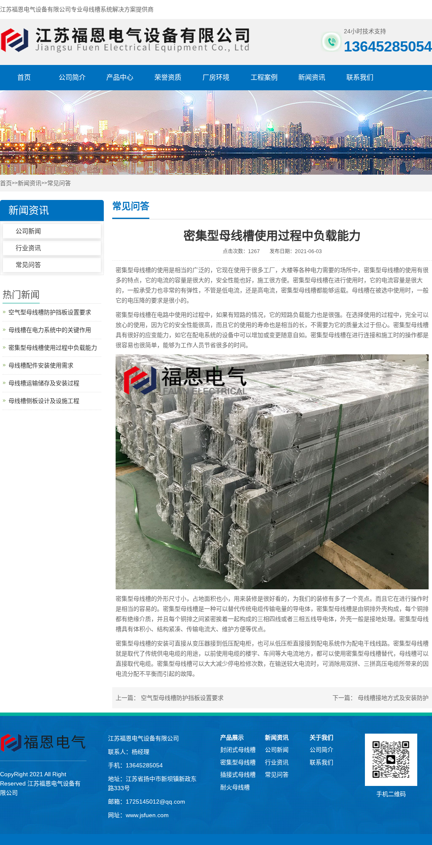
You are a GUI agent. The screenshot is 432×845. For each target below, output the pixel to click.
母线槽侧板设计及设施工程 (43, 400)
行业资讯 (28, 247)
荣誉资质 (167, 77)
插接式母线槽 (238, 774)
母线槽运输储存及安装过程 (43, 383)
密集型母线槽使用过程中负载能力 (52, 347)
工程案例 (264, 77)
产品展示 (232, 737)
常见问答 (59, 183)
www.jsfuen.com (147, 815)
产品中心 (119, 77)
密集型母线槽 (381, 270)
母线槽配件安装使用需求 (40, 365)
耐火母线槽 (235, 787)
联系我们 (359, 77)
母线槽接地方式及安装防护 (393, 697)
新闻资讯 (311, 77)
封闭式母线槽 (238, 749)
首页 (24, 77)
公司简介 (72, 77)
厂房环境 (216, 77)
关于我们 (321, 737)
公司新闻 (28, 231)
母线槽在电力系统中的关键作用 (49, 330)
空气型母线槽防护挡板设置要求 (182, 697)
